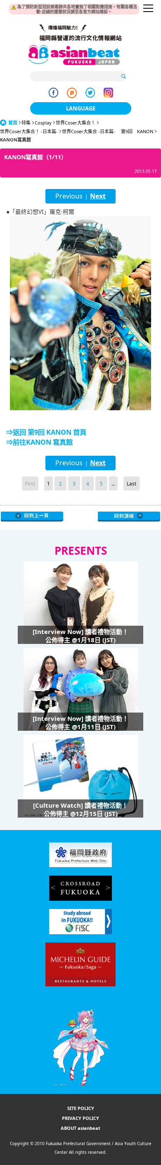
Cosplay (43, 123)
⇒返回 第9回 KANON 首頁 (46, 432)
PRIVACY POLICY (80, 1118)
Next (98, 196)
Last (131, 483)
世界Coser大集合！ (75, 123)
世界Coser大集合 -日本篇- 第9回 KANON (107, 131)
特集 (26, 123)
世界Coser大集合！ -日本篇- (29, 131)
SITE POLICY (80, 1108)
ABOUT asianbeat (80, 1128)
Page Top (129, 516)
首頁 (12, 123)
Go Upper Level (32, 516)
